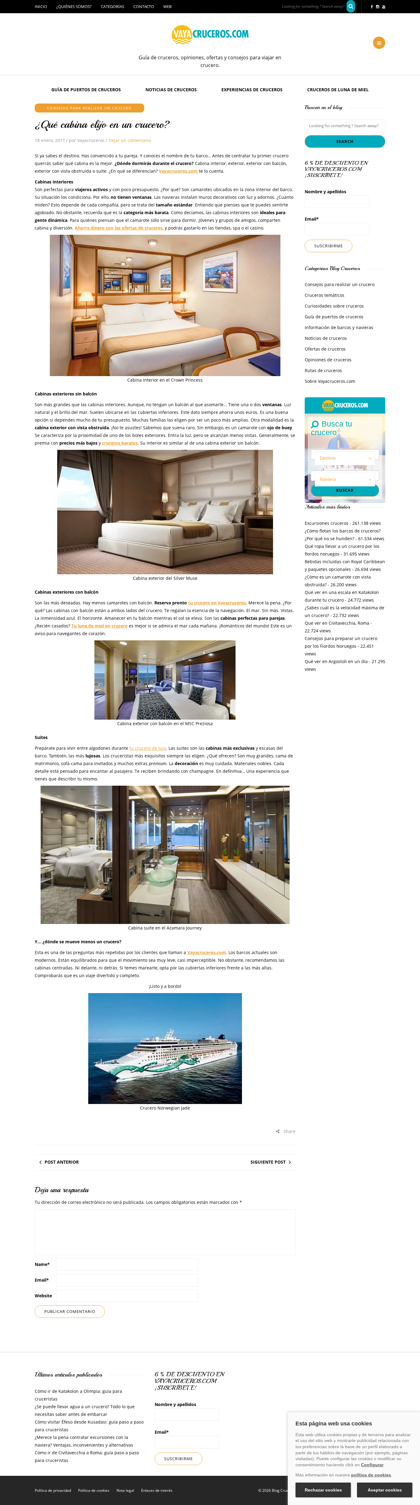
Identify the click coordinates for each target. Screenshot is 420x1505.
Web (167, 6)
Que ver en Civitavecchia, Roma (337, 623)
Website (43, 1296)
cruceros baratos (120, 443)
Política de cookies (93, 1490)
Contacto (143, 6)
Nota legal (125, 1490)
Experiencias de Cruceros (252, 89)
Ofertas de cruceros (325, 349)
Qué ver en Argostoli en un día (336, 661)
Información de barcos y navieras (339, 327)
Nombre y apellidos (325, 192)
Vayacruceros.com (178, 171)
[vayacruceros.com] (345, 405)
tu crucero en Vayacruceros (217, 603)
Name (42, 1264)
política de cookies (371, 1474)
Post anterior (62, 1162)
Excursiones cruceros (326, 523)
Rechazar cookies (323, 1489)
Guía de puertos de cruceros (86, 89)
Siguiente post (268, 1162)
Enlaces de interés (156, 1490)
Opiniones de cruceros (328, 360)
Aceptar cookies (385, 1489)
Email (42, 1280)
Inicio (41, 6)
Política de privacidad (53, 1490)
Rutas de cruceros (323, 370)
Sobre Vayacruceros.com (330, 381)
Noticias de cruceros (171, 89)
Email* (312, 219)
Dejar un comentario (130, 140)
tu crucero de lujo (147, 748)
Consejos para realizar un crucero (89, 108)
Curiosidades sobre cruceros (334, 306)
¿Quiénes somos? (74, 6)
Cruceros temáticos (324, 295)
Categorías (112, 6)
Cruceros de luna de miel (338, 89)
